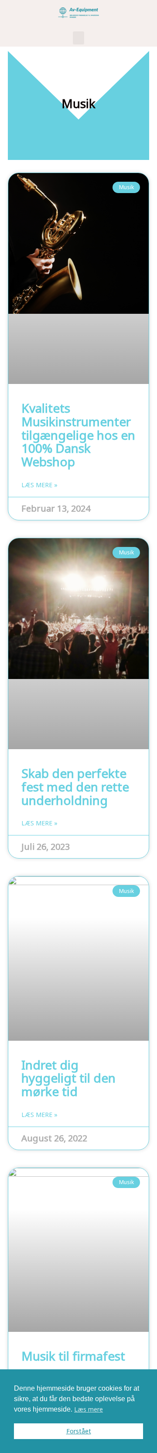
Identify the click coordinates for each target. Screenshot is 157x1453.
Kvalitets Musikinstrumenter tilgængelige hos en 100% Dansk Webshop (78, 435)
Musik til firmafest (73, 1356)
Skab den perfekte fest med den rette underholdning (75, 786)
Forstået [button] (78, 1431)
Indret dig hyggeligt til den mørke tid (68, 1078)
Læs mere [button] (88, 1409)
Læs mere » (39, 485)
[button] (78, 37)
